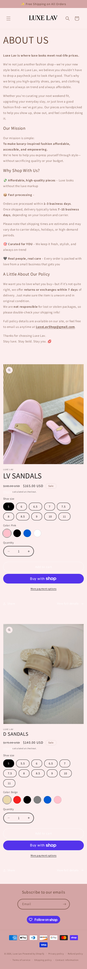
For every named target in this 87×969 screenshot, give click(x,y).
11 (64, 516)
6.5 (35, 506)
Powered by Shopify (33, 953)
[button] (8, 18)
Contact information (67, 959)
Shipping (7, 491)
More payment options (44, 588)
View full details (68, 603)
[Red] (17, 800)
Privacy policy (56, 953)
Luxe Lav (17, 953)
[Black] (17, 533)
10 (50, 516)
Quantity (8, 542)
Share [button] (11, 603)
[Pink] (7, 533)
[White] (37, 533)
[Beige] (7, 800)
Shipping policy (43, 959)
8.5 (23, 516)
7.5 (63, 506)
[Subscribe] (64, 904)
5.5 (23, 763)
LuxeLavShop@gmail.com (55, 327)
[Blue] (27, 533)
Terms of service (21, 959)
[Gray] (37, 800)
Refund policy (75, 953)
